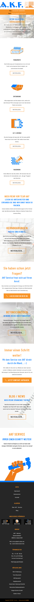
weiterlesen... (17, 250)
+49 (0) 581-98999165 (18, 11)
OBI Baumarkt (17, 578)
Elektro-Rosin (17, 593)
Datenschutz (17, 494)
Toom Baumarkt (17, 575)
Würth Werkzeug (17, 571)
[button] (2, 4)
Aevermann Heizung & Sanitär (17, 584)
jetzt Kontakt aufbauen (18, 380)
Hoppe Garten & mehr (17, 590)
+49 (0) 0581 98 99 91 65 (18, 296)
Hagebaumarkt (17, 581)
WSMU (27, 600)
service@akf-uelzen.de (19, 13)
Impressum (17, 491)
